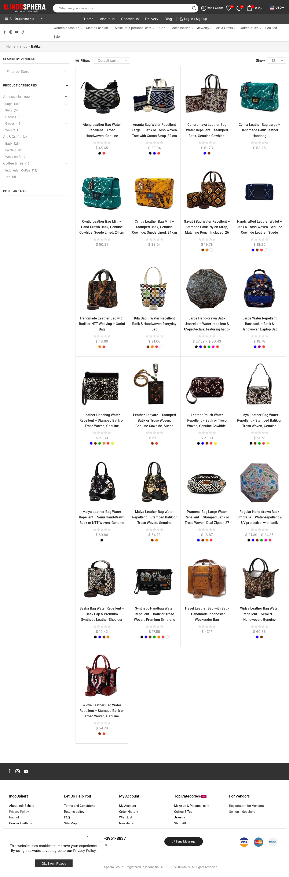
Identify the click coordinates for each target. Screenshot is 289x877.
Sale (57, 36)
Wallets (10, 130)
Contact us (130, 19)
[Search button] (194, 8)
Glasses (10, 117)
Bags (8, 104)
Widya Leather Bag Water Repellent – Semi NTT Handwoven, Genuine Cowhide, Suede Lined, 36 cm (259, 616)
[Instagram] (10, 32)
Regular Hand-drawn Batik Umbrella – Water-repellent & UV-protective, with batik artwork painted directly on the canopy (259, 523)
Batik (8, 143)
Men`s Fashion (97, 28)
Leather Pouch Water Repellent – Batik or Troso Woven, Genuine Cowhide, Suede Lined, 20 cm (207, 423)
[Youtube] (16, 32)
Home (89, 19)
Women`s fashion (66, 28)
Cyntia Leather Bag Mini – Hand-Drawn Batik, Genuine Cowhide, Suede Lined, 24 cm (101, 226)
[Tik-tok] (23, 32)
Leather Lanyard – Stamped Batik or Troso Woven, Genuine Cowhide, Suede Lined (154, 423)
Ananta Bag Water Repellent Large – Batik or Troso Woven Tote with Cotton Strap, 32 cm (154, 130)
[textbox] (33, 71)
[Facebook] (4, 32)
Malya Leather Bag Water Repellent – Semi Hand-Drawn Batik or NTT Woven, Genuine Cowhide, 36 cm (102, 520)
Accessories (181, 28)
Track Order (214, 8)
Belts (8, 110)
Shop (23, 46)
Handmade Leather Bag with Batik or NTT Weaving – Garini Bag (102, 323)
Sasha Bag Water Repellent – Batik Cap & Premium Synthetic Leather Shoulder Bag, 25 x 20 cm (102, 616)
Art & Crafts (224, 28)
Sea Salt (271, 28)
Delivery (151, 19)
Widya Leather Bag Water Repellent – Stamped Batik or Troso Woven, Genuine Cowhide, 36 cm (102, 713)
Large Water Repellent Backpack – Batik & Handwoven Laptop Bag (259, 323)
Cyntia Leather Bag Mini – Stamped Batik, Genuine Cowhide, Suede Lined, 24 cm (154, 226)
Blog (168, 19)
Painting (11, 150)
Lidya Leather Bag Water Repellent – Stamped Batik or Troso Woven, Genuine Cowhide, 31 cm (259, 423)
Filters (85, 60)
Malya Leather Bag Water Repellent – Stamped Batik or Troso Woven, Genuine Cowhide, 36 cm (154, 520)
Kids (162, 28)
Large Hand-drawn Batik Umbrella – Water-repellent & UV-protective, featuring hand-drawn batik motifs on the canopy (207, 329)
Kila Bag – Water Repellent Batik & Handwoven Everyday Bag (154, 323)
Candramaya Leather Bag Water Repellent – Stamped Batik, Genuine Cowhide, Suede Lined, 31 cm (207, 133)
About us (107, 19)
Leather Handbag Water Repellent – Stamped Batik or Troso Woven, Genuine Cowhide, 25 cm (102, 423)
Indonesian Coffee (17, 170)
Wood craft (13, 156)
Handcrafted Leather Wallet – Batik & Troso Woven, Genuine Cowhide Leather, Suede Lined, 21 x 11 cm (259, 229)
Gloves (10, 123)
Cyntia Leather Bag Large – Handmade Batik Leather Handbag (259, 130)
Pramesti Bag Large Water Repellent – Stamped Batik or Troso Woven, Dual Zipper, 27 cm (207, 520)
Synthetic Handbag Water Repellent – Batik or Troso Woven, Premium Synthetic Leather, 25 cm (154, 616)
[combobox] (36, 71)
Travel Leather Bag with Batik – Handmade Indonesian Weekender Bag (206, 613)
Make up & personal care (133, 28)
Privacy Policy (84, 850)
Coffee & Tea (249, 28)
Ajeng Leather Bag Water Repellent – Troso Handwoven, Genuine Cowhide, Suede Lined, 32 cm (101, 133)
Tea (7, 177)
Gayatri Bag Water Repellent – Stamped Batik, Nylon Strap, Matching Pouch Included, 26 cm (207, 229)
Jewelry (203, 28)
